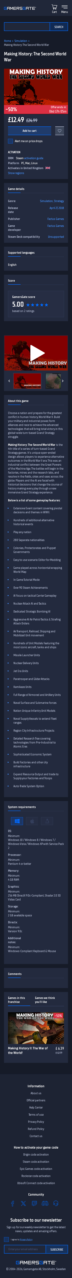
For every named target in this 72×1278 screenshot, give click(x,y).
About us (36, 1093)
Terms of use (36, 1115)
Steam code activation (36, 1162)
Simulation (20, 41)
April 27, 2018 (57, 208)
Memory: (13, 871)
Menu (64, 12)
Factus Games (55, 219)
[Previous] (9, 381)
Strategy (59, 201)
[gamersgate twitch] (34, 1203)
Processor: (14, 855)
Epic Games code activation (36, 1169)
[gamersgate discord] (45, 1203)
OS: (10, 831)
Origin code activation (36, 1155)
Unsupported (56, 237)
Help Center (36, 1107)
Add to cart (30, 131)
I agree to (21, 1239)
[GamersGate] (36, 1265)
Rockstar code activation (36, 1176)
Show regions (16, 173)
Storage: (13, 906)
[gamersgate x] (23, 1203)
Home (7, 41)
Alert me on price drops (29, 141)
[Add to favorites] (59, 130)
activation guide (33, 158)
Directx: (13, 922)
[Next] (63, 381)
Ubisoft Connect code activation (36, 1183)
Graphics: (13, 887)
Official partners (36, 1100)
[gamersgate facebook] (12, 1203)
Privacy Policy (36, 1122)
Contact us (36, 1136)
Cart (54, 12)
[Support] (55, 1203)
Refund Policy (36, 1129)
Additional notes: (14, 940)
